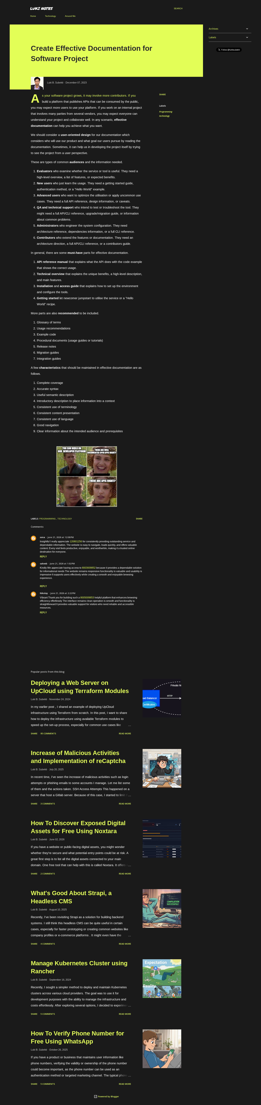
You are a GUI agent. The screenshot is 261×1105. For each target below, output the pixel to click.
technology (164, 115)
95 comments (48, 733)
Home (33, 16)
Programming (165, 111)
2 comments (47, 873)
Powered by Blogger (108, 1096)
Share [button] (162, 94)
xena (42, 537)
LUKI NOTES (41, 8)
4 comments (47, 943)
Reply (43, 556)
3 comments (47, 803)
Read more (125, 733)
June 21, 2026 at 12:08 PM (60, 537)
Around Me (70, 16)
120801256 (76, 541)
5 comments (47, 1013)
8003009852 (89, 567)
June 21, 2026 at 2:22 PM (62, 593)
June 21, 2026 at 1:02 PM (62, 563)
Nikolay (44, 593)
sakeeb (43, 563)
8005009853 (87, 597)
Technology (50, 16)
